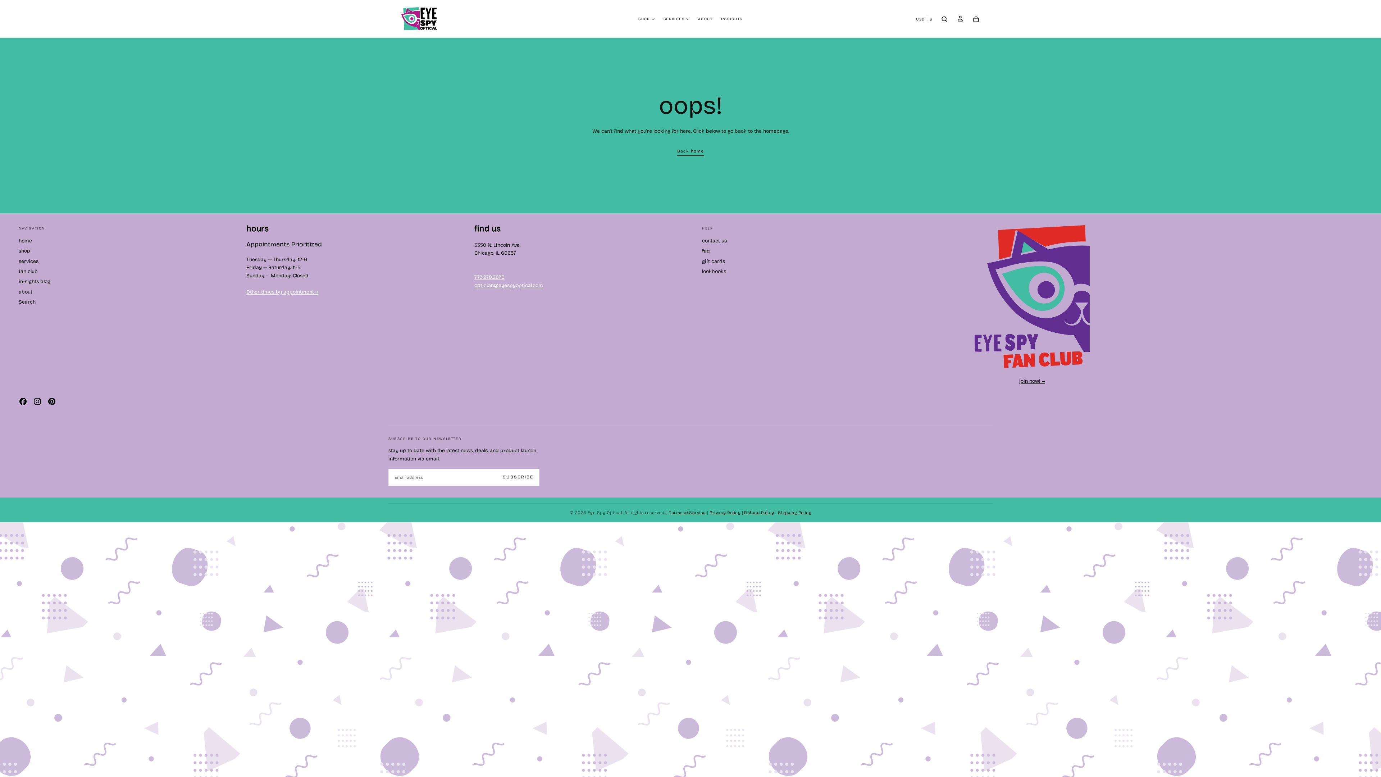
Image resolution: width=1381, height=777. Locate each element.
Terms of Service (687, 512)
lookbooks (714, 271)
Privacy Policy (725, 512)
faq (706, 251)
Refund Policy (759, 512)
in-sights (732, 19)
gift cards (713, 261)
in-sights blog (34, 281)
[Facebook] (23, 401)
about (705, 19)
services (674, 19)
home (25, 241)
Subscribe (518, 477)
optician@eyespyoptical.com (508, 285)
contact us (714, 241)
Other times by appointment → (282, 292)
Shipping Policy (794, 512)
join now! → (1032, 381)
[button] (924, 19)
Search (27, 302)
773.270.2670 (489, 277)
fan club (28, 271)
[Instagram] (37, 401)
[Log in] (960, 19)
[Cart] (976, 20)
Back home (690, 151)
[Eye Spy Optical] (1032, 296)
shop (644, 19)
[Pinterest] (51, 401)
